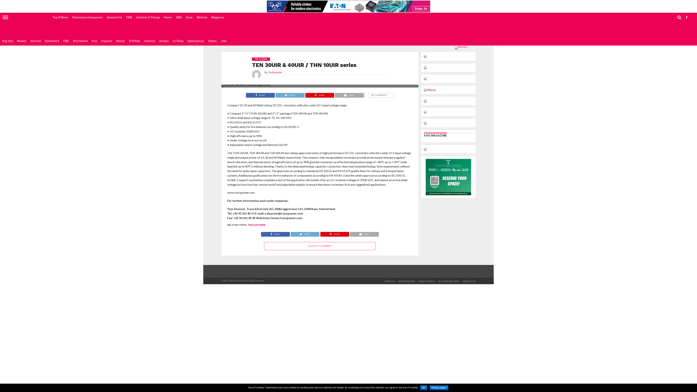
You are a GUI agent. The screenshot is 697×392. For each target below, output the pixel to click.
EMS (179, 17)
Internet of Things (148, 17)
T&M (129, 17)
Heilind (35, 41)
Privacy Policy (427, 281)
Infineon (149, 41)
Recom (120, 41)
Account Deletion (448, 281)
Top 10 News (60, 17)
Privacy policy (439, 388)
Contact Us (469, 281)
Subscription (196, 41)
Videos (212, 41)
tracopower (257, 225)
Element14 (52, 41)
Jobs (224, 41)
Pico (94, 41)
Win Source (80, 41)
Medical (202, 17)
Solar (189, 17)
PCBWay (134, 41)
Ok (423, 388)
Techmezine (275, 72)
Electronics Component (87, 17)
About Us (390, 281)
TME (66, 41)
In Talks (178, 41)
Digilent (106, 41)
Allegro (164, 41)
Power (168, 17)
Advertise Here (406, 281)
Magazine (217, 17)
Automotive (114, 17)
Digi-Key (7, 41)
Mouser (22, 41)
